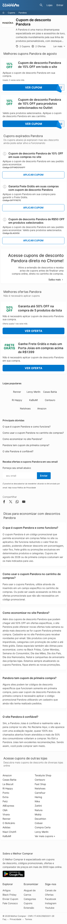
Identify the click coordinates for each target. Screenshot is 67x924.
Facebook (50, 898)
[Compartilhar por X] (10, 502)
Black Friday (9, 894)
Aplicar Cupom (33, 174)
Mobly (38, 814)
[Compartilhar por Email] (23, 502)
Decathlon (40, 818)
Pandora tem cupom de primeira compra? (26, 445)
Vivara (6, 814)
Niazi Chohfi (9, 831)
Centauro (50, 400)
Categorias (30, 898)
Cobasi (38, 823)
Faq (4, 919)
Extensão (29, 907)
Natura (38, 810)
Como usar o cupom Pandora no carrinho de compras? (33, 432)
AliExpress (8, 805)
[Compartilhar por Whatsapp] (17, 502)
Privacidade (15, 919)
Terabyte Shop (43, 775)
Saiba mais (54, 279)
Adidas (6, 827)
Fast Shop (40, 784)
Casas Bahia (50, 391)
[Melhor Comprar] (20, 5)
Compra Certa (43, 827)
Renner (17, 391)
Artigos (6, 890)
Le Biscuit (8, 784)
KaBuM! (33, 400)
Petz (5, 801)
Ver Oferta (33, 331)
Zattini (38, 805)
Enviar (44, 475)
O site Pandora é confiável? (18, 451)
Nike (37, 801)
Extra (5, 797)
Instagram (50, 903)
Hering (38, 797)
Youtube (49, 907)
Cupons (11, 12)
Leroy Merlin (33, 391)
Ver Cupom (43, 87)
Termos (28, 919)
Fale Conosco (10, 903)
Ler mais (57, 46)
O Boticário (9, 823)
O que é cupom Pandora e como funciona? (27, 426)
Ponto (6, 792)
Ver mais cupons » (45, 836)
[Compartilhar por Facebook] (4, 502)
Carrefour (40, 792)
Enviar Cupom (10, 898)
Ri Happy (17, 400)
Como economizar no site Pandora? (22, 438)
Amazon (41, 408)
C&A (5, 810)
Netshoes (25, 408)
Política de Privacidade (26, 488)
